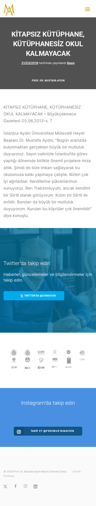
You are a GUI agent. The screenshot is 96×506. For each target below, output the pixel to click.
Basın (71, 63)
